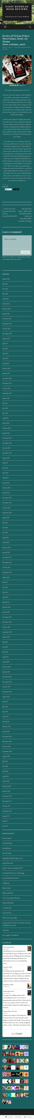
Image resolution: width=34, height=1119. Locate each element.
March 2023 (5, 483)
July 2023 (5, 463)
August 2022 (6, 518)
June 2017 (5, 826)
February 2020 (6, 667)
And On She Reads (7, 863)
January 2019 (6, 731)
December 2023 (7, 438)
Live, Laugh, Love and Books (10, 935)
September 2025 (7, 333)
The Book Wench (7, 843)
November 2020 (7, 622)
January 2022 (6, 552)
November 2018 (7, 741)
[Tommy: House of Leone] (29, 1015)
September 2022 (7, 513)
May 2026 (5, 294)
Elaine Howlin (6, 888)
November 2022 (7, 503)
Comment (25, 252)
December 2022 (7, 498)
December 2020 (7, 617)
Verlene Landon (6, 838)
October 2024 (6, 388)
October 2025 (6, 329)
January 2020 (6, 672)
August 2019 (6, 697)
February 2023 (6, 488)
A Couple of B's (6, 908)
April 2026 (5, 299)
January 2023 (6, 493)
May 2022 (5, 532)
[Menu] (5, 27)
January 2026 (6, 314)
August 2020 (6, 637)
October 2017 (6, 806)
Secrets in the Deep (8, 947)
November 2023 (7, 443)
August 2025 (6, 339)
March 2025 (5, 363)
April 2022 (5, 537)
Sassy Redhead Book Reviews (17, 8)
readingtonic (6, 883)
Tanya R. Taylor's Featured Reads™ (12, 868)
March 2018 (5, 781)
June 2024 (5, 408)
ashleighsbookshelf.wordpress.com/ (12, 858)
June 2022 (5, 528)
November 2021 (7, 562)
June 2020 (5, 647)
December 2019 (7, 677)
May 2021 (5, 592)
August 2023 (6, 458)
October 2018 (6, 746)
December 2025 (7, 319)
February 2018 (6, 786)
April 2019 (5, 716)
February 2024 (6, 428)
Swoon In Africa (7, 853)
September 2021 (7, 572)
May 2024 (5, 413)
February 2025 (6, 368)
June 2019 (5, 707)
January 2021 (6, 612)
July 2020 (5, 642)
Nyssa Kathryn (6, 949)
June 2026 (5, 289)
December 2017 (7, 796)
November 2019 (7, 682)
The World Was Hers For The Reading (13, 873)
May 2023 (5, 473)
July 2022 (5, 523)
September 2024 (7, 393)
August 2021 (6, 577)
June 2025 (5, 348)
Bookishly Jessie (6, 848)
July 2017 (5, 821)
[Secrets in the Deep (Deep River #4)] (29, 951)
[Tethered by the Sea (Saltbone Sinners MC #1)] (29, 995)
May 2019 (5, 712)
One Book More (7, 913)
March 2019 (5, 722)
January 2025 (6, 373)
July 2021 (5, 582)
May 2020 (5, 652)
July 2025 (5, 343)
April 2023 (5, 478)
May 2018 (5, 771)
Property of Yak (7, 967)
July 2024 (5, 403)
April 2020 (5, 657)
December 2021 (7, 557)
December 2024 (7, 378)
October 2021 (6, 567)
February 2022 (6, 547)
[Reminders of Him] (29, 988)
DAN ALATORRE (7, 903)
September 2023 (7, 453)
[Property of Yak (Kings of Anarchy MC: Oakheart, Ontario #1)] (29, 970)
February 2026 (6, 309)
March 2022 (5, 542)
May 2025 (5, 353)
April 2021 (5, 597)
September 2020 (7, 632)
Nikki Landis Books (7, 893)
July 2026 (5, 284)
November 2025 (7, 324)
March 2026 (5, 304)
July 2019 (5, 702)
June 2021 (5, 587)
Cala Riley (6, 969)
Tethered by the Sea (8, 991)
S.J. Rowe (5, 1013)
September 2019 (7, 692)
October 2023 (6, 448)
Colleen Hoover (6, 986)
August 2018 (6, 756)
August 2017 (6, 816)
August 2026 (6, 279)
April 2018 (5, 776)
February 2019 (6, 726)
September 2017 (7, 811)
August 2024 (6, 398)
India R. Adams (7, 993)
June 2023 (5, 468)
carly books (5, 930)
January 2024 (6, 433)
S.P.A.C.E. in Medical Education (11, 898)
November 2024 (7, 383)
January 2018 (6, 791)
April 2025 (5, 358)
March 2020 (5, 662)
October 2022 (6, 508)
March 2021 (5, 602)
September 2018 (7, 751)
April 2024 (5, 418)
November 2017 (7, 801)
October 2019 (6, 687)
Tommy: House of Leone (10, 1011)
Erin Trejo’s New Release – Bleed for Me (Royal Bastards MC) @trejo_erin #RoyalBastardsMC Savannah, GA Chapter (25, 216)
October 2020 (6, 627)
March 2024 (5, 423)
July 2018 (5, 761)
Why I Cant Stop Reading (9, 918)
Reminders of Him (8, 985)
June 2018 (5, 766)
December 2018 (7, 736)
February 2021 (6, 607)
